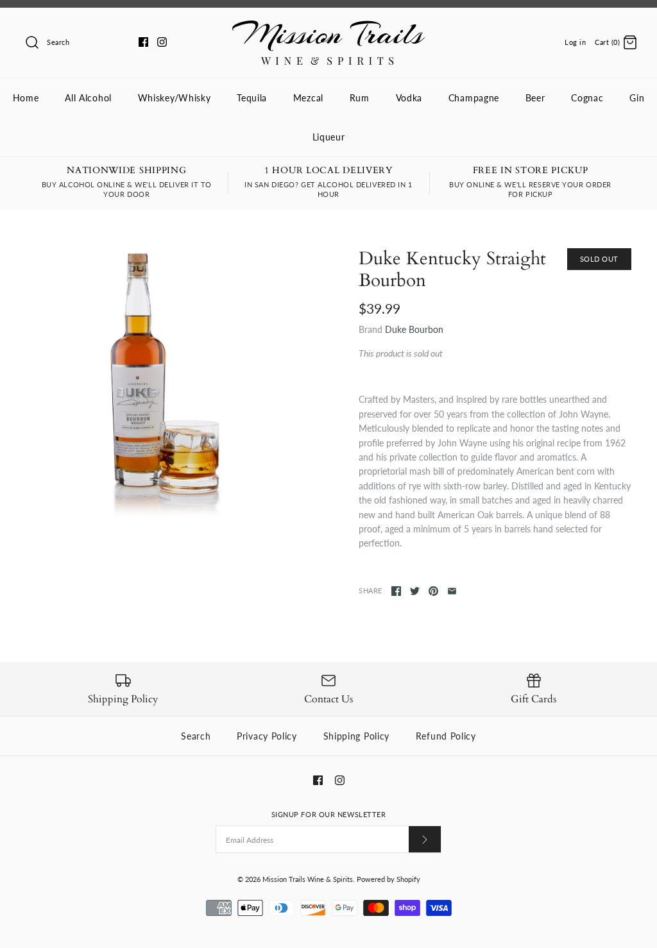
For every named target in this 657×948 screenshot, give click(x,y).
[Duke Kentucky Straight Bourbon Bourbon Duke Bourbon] (162, 384)
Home (26, 97)
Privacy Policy (267, 736)
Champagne (473, 97)
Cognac (587, 97)
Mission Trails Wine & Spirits (307, 879)
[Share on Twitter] (415, 591)
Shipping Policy (356, 736)
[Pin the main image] (433, 591)
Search (195, 736)
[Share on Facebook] (396, 591)
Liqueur (328, 136)
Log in (575, 42)
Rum (360, 97)
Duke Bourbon (414, 329)
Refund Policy (446, 736)
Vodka (409, 97)
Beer (535, 97)
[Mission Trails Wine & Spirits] (328, 27)
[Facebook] (143, 42)
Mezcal (308, 97)
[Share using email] (452, 591)
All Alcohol (88, 97)
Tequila (252, 97)
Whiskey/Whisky (174, 97)
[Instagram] (162, 42)
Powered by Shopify (388, 879)
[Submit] (425, 839)
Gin (636, 97)
